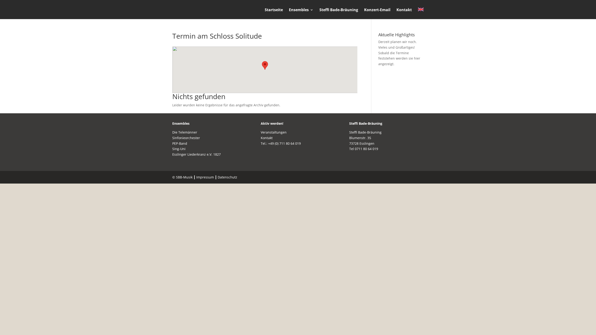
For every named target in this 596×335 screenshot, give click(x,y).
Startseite (274, 10)
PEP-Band (179, 143)
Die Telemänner (184, 132)
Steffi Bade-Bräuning (338, 10)
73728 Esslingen (361, 143)
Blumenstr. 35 (360, 138)
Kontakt (404, 10)
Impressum (205, 177)
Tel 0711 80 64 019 (363, 149)
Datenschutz (227, 177)
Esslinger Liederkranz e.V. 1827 (196, 154)
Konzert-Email (377, 10)
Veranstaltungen (274, 132)
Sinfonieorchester (186, 138)
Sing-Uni (179, 149)
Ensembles (299, 10)
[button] (265, 65)
